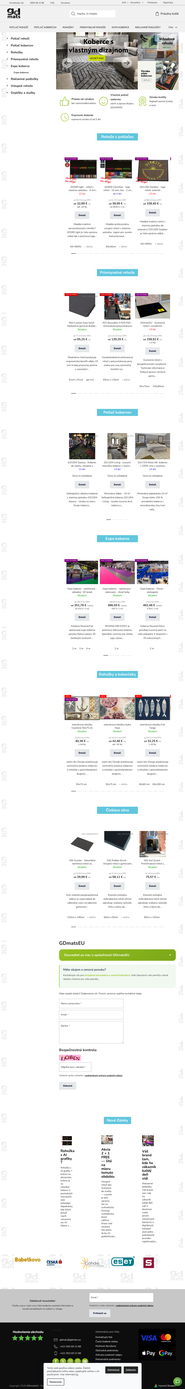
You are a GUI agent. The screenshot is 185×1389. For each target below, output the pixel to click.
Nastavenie (56, 1382)
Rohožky (17, 52)
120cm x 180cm (75, 917)
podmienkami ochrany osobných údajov (134, 1305)
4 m (88, 648)
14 (155, 253)
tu (77, 1374)
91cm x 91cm (76, 379)
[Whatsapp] (77, 1361)
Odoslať (67, 1085)
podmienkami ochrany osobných (100, 1075)
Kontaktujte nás (16, 2)
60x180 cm (159, 784)
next (173, 204)
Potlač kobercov (22, 45)
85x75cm (145, 386)
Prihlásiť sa (99, 1313)
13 (149, 253)
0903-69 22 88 (37, 2)
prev (61, 204)
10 (132, 253)
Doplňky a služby (23, 93)
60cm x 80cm (111, 917)
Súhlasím (131, 1370)
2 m (74, 648)
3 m (81, 648)
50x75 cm (81, 784)
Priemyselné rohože (24, 59)
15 (161, 253)
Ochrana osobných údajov (108, 1354)
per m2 (90, 379)
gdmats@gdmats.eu (70, 1339)
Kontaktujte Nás (103, 1337)
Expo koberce (20, 66)
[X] (63, 1361)
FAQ (52, 2)
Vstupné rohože (22, 86)
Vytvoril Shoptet (167, 1385)
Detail (82, 215)
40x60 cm (144, 784)
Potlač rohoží (20, 38)
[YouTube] (85, 1361)
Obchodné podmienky (106, 1350)
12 (143, 253)
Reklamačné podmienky (108, 1359)
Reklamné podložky (24, 79)
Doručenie (65, 2)
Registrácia (168, 2)
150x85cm (158, 386)
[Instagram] (70, 1361)
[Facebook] (55, 1361)
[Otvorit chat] (177, 1381)
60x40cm (111, 246)
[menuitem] (18, 27)
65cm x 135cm (111, 379)
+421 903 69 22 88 (70, 1346)
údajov (119, 1075)
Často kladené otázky (106, 1341)
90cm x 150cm (152, 917)
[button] (65, 61)
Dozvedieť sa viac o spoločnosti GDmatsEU (97, 955)
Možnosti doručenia (105, 1346)
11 (138, 253)
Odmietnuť (113, 1370)
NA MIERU (75, 246)
